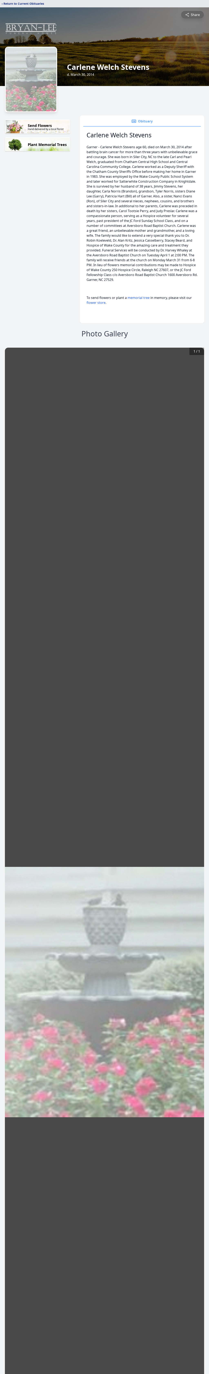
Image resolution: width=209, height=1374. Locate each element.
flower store (96, 302)
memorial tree (139, 297)
